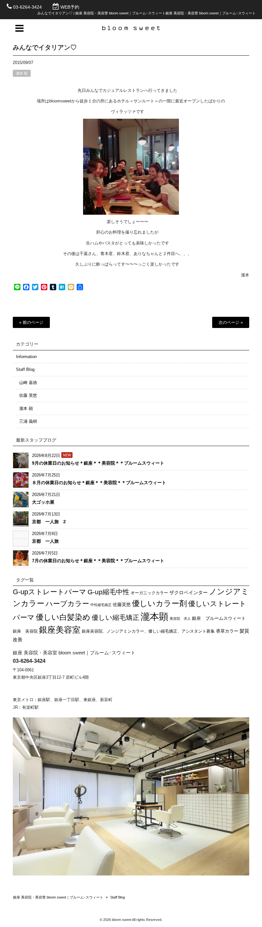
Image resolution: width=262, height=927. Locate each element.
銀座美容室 (60, 630)
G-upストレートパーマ (49, 592)
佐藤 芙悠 (28, 395)
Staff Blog (25, 369)
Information (26, 356)
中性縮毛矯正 (101, 605)
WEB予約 (69, 7)
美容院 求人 (180, 618)
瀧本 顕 (21, 73)
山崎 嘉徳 (28, 382)
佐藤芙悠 (122, 604)
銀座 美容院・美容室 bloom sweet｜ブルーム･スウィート (58, 897)
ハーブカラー (67, 604)
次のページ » (231, 322)
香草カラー (227, 631)
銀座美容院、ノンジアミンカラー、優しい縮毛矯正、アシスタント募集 (148, 631)
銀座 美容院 (25, 631)
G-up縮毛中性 (108, 591)
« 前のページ (31, 322)
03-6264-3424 (27, 7)
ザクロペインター (188, 592)
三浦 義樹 (28, 421)
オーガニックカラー (149, 593)
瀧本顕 (154, 616)
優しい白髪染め (63, 617)
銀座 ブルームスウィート (219, 618)
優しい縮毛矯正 (115, 617)
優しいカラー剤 (159, 603)
